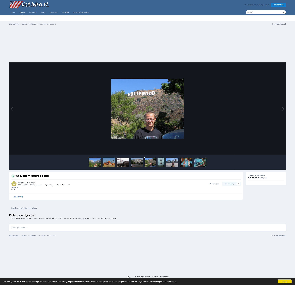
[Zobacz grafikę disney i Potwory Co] (186, 162)
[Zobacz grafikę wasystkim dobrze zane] (150, 162)
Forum (13, 12)
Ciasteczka (164, 277)
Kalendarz (33, 12)
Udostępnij (215, 184)
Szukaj (43, 12)
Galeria (22, 12)
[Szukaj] (283, 12)
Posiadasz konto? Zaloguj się (256, 5)
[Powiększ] (147, 109)
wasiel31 (32, 182)
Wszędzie (274, 12)
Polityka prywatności (142, 277)
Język (128, 277)
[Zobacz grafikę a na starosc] (123, 162)
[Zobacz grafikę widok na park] (172, 162)
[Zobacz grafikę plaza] (109, 162)
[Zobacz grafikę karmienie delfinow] (200, 162)
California (253, 177)
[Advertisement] (147, 45)
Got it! (284, 281)
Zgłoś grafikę (18, 197)
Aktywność (53, 12)
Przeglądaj (65, 12)
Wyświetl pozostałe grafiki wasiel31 (57, 185)
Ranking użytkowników (81, 12)
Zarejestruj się (278, 5)
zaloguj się (82, 218)
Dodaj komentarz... (20, 227)
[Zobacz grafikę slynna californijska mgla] (161, 162)
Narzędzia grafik (275, 151)
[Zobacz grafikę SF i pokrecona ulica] (137, 162)
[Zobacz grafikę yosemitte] (95, 162)
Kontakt (155, 277)
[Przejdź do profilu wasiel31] (13, 183)
